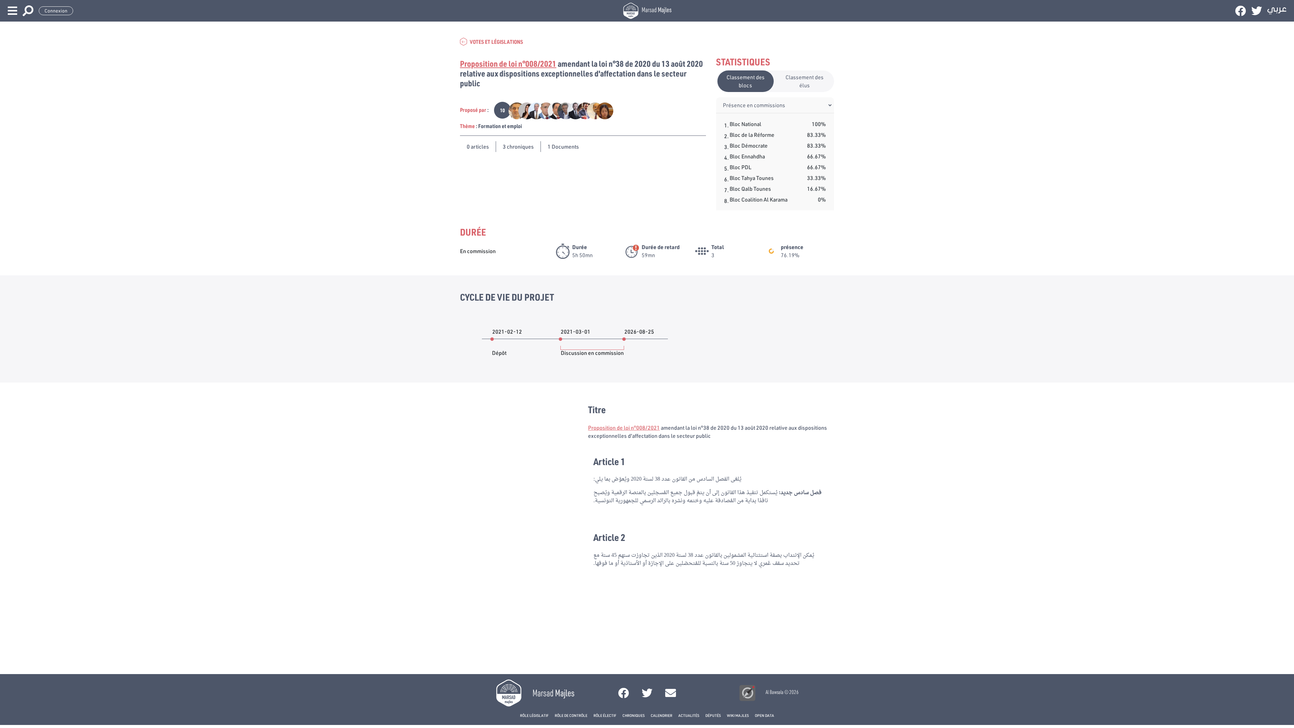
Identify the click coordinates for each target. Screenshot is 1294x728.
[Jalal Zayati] (582, 110)
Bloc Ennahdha (747, 156)
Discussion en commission (592, 349)
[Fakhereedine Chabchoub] (533, 110)
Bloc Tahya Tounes (752, 177)
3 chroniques (518, 146)
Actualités (688, 715)
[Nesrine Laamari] (523, 110)
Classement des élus (804, 81)
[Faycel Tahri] (543, 110)
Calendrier (661, 715)
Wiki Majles (738, 715)
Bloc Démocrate (749, 145)
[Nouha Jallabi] (600, 110)
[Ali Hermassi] (562, 110)
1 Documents (563, 146)
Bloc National (745, 123)
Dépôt (499, 349)
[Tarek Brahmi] (591, 110)
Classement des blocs (746, 81)
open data (764, 715)
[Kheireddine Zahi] (552, 110)
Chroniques (633, 715)
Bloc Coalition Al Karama (759, 199)
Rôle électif (604, 715)
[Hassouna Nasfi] (513, 110)
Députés (713, 715)
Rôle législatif (534, 715)
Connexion (55, 11)
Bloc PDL (740, 167)
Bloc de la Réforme (752, 134)
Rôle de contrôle (571, 715)
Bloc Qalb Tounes (750, 188)
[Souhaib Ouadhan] (572, 110)
